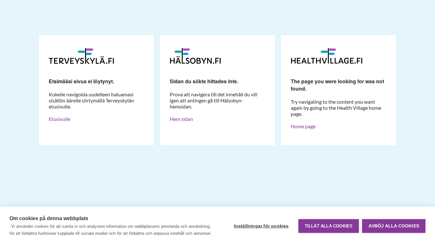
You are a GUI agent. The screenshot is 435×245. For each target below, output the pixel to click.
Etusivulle (59, 119)
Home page (303, 126)
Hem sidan (181, 119)
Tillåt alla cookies (329, 226)
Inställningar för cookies (261, 226)
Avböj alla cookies (393, 226)
